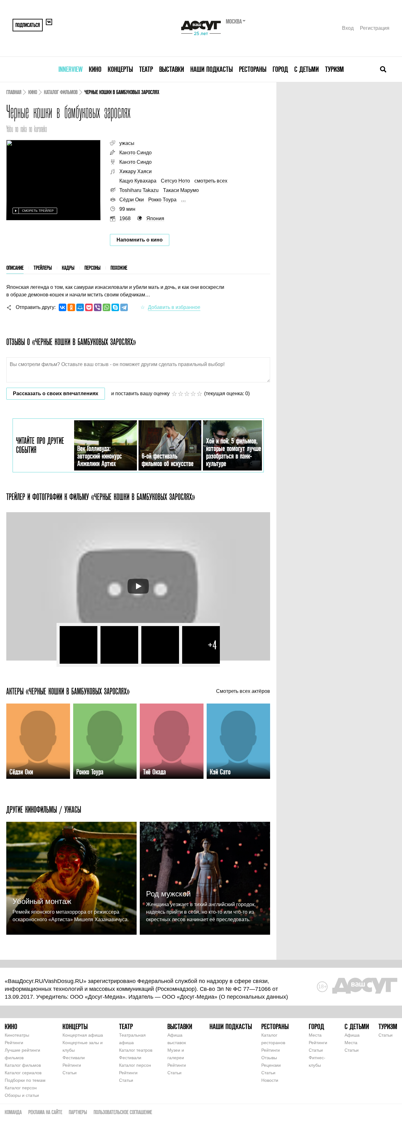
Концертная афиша (82, 1035)
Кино (95, 69)
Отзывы (269, 1057)
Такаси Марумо (181, 190)
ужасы (126, 143)
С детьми (306, 69)
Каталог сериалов (23, 1072)
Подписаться (27, 25)
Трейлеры (43, 268)
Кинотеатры (17, 1035)
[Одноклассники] (71, 307)
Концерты (120, 69)
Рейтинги (14, 1042)
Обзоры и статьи (22, 1095)
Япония (155, 218)
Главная (13, 92)
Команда (13, 1112)
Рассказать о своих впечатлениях (55, 393)
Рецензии (271, 1065)
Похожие (119, 268)
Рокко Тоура (162, 199)
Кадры (68, 268)
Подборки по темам (25, 1080)
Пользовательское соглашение (123, 1112)
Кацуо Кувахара (137, 180)
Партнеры (78, 1112)
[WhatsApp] (106, 307)
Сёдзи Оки (131, 199)
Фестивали (73, 1057)
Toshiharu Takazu (139, 190)
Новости (269, 1080)
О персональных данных (253, 997)
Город (280, 69)
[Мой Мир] (80, 307)
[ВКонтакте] (62, 307)
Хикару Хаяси (135, 171)
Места (315, 1035)
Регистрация (374, 28)
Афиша (352, 1035)
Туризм (334, 69)
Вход (348, 28)
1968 (125, 218)
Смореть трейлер (38, 210)
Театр (146, 69)
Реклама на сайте (45, 1112)
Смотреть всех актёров (243, 691)
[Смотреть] (138, 586)
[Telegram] (124, 307)
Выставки (171, 69)
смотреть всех (210, 180)
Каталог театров (135, 1050)
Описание (15, 268)
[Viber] (97, 307)
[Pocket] (89, 307)
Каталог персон (21, 1087)
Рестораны (252, 69)
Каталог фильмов (61, 92)
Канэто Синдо (135, 152)
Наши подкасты (211, 69)
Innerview (70, 69)
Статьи (69, 1072)
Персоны (92, 268)
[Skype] (115, 307)
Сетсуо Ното (175, 180)
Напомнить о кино (140, 239)
